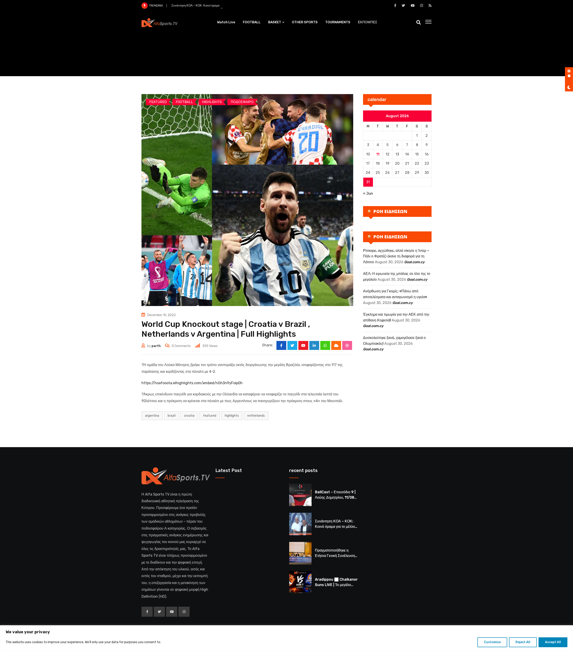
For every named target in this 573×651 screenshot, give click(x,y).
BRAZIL (171, 416)
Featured (209, 416)
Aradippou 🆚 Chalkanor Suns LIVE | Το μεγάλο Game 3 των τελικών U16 (336, 584)
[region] (286, 638)
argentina (152, 416)
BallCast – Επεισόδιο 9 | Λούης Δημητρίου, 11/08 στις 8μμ (335, 497)
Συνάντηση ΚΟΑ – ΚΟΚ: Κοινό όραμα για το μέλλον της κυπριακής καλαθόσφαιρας (224, 5)
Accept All (553, 642)
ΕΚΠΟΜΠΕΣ (367, 22)
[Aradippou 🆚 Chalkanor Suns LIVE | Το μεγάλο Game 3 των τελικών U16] (300, 582)
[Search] (418, 22)
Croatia (189, 416)
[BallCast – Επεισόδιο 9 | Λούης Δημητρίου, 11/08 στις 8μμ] (300, 495)
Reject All (522, 642)
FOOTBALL (252, 22)
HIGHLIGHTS (232, 416)
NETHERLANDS (256, 416)
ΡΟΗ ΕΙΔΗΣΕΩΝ (390, 211)
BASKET (274, 22)
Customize (492, 642)
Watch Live (226, 22)
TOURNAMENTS (337, 22)
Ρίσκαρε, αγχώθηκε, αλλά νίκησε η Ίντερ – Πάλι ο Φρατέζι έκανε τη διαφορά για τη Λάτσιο (396, 256)
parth (156, 346)
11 (377, 154)
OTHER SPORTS (305, 22)
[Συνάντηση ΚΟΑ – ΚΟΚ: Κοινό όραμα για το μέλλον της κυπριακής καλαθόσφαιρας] (300, 524)
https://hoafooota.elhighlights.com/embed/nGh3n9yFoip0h (192, 383)
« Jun (368, 193)
